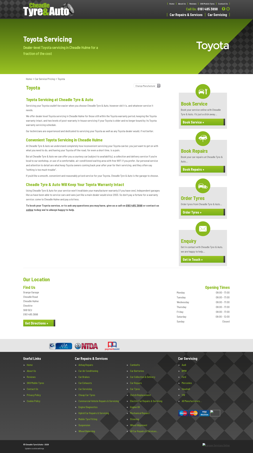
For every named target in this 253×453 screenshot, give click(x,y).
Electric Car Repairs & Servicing (146, 401)
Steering (134, 419)
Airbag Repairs (85, 365)
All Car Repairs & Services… (144, 431)
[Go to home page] (49, 9)
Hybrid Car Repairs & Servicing (93, 413)
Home (171, 3)
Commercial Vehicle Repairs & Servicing (98, 401)
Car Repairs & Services (186, 14)
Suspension (84, 425)
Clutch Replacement (140, 395)
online (29, 209)
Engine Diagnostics (88, 407)
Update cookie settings (34, 448)
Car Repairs (136, 383)
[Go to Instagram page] (228, 9)
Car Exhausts (85, 383)
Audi (184, 365)
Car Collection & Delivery (142, 377)
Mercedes (187, 383)
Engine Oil (135, 407)
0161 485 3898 (202, 9)
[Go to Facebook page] (223, 9)
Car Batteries (137, 371)
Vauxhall (186, 389)
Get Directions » (36, 323)
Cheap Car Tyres (86, 395)
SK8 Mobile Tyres (207, 3)
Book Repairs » (193, 169)
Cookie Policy (33, 401)
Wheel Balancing (86, 431)
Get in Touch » (193, 259)
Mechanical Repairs (140, 413)
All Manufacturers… (192, 401)
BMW (184, 371)
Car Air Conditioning (88, 371)
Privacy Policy (34, 395)
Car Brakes (84, 377)
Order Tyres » (192, 212)
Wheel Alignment (138, 425)
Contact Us (223, 3)
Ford (184, 377)
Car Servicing (217, 14)
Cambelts (135, 365)
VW (183, 395)
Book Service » (193, 122)
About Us (182, 3)
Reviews (192, 3)
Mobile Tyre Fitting (87, 419)
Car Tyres (135, 389)
